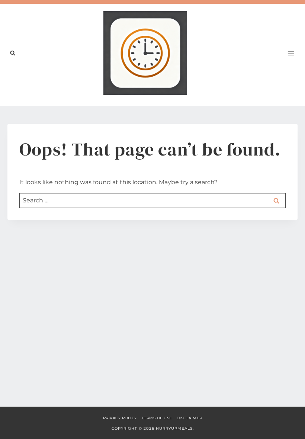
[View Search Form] (12, 53)
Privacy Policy (120, 418)
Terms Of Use (156, 418)
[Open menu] (291, 53)
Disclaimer (189, 418)
